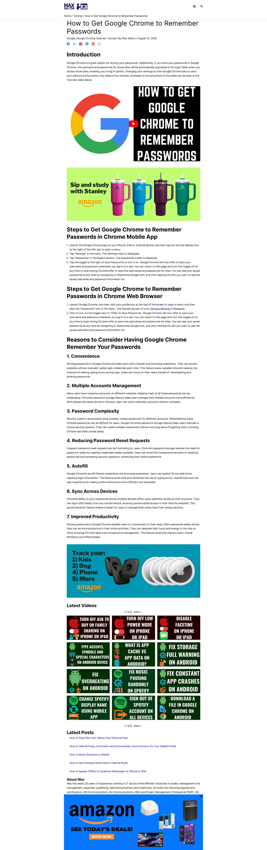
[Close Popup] (201, 796)
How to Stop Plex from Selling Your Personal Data (99, 737)
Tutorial (111, 38)
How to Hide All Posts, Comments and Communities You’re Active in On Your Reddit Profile (123, 746)
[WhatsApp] (99, 43)
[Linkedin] (87, 43)
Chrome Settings (160, 308)
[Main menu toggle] (194, 6)
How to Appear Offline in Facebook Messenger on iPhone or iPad (108, 771)
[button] (202, 6)
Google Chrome (85, 38)
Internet (101, 38)
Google (71, 38)
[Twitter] (74, 43)
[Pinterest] (80, 43)
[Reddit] (93, 43)
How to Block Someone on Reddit (89, 754)
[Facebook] (68, 43)
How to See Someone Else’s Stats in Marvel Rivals (99, 762)
